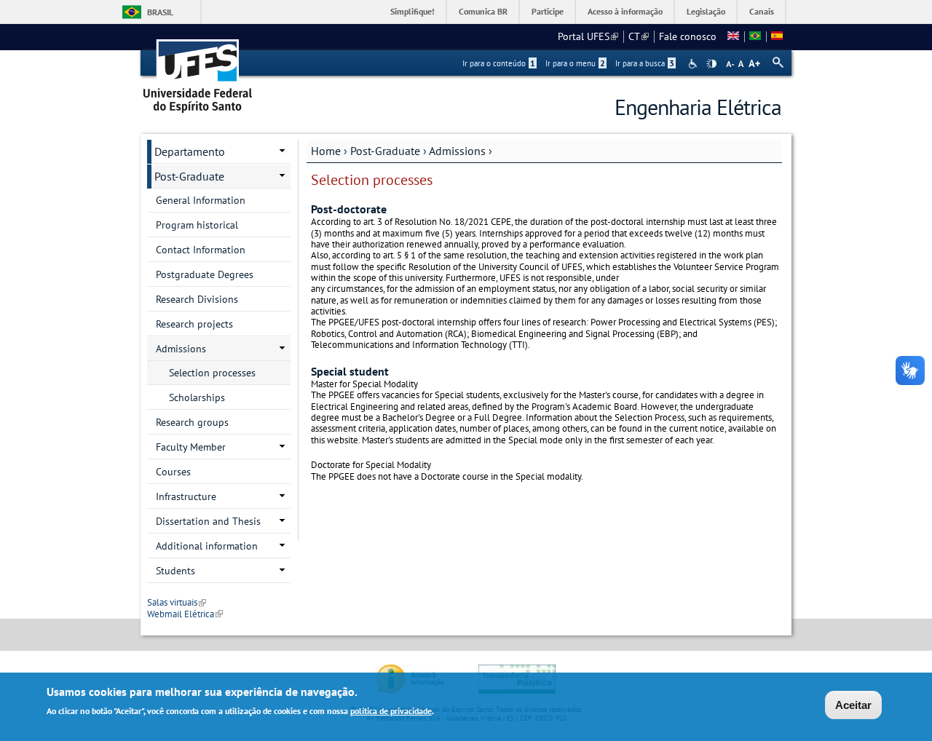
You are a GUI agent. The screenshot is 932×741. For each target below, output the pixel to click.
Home (326, 150)
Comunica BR (483, 11)
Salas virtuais (176, 602)
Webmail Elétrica (185, 614)
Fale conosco (687, 36)
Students (175, 570)
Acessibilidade (694, 63)
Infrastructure (186, 496)
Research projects (194, 323)
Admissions (457, 150)
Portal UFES (588, 36)
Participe (548, 11)
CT (638, 36)
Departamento (189, 151)
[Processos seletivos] (755, 36)
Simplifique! (412, 11)
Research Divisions (197, 299)
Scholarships (197, 397)
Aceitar (853, 705)
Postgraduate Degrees (204, 274)
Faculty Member (191, 446)
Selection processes (212, 372)
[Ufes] (198, 70)
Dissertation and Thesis (208, 521)
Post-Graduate (385, 150)
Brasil (160, 12)
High (711, 64)
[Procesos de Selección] (777, 36)
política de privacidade (391, 710)
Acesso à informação (625, 11)
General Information (200, 200)
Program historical (197, 224)
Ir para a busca (644, 63)
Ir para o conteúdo (498, 63)
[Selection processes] (733, 36)
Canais (761, 11)
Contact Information (200, 249)
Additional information (207, 545)
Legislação (706, 11)
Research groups (192, 422)
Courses (173, 471)
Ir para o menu (575, 63)
